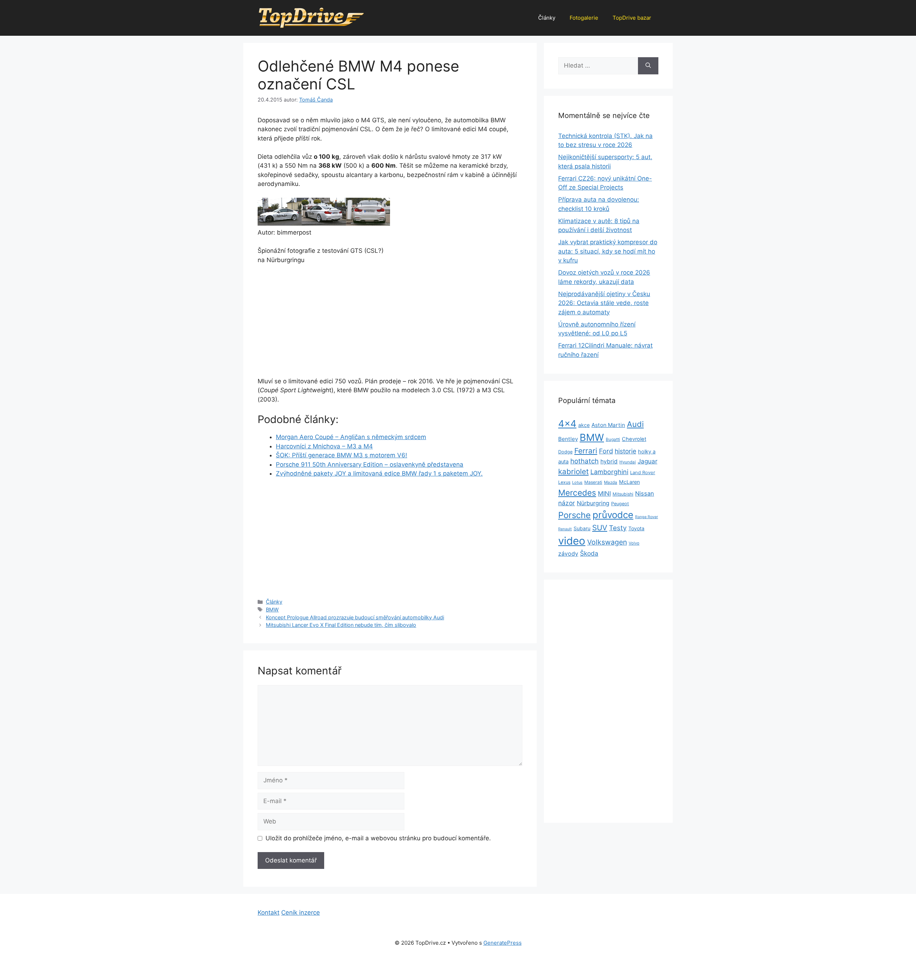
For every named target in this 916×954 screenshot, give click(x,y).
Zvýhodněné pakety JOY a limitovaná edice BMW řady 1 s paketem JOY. (379, 473)
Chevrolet (634, 439)
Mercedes (577, 492)
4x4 (567, 423)
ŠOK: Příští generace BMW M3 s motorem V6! (341, 455)
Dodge (565, 451)
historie (625, 451)
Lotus (577, 482)
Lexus (564, 482)
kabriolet (573, 471)
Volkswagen (607, 542)
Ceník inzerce (300, 912)
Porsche (574, 515)
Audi (635, 424)
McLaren (629, 482)
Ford (606, 451)
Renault (565, 529)
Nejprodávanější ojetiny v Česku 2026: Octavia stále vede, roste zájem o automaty (604, 303)
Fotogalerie (584, 17)
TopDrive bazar (632, 17)
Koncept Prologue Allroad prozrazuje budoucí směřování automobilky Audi (355, 617)
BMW (272, 609)
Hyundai (627, 461)
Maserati (593, 482)
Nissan (644, 493)
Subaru (582, 528)
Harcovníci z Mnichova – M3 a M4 (324, 446)
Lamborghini (609, 472)
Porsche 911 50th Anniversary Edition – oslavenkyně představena (369, 464)
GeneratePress (502, 942)
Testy (618, 528)
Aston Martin (608, 425)
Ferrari (585, 450)
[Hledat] (648, 65)
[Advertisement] (324, 324)
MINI (604, 493)
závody (568, 553)
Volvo (634, 543)
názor (566, 503)
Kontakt (268, 912)
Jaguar (647, 461)
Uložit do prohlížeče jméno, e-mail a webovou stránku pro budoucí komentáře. (378, 838)
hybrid (609, 461)
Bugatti (613, 439)
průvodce (613, 514)
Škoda (589, 553)
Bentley (568, 439)
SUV (599, 527)
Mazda (610, 482)
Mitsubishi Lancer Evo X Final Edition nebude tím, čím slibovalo (341, 625)
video (571, 541)
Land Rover (642, 472)
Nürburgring (593, 503)
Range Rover (646, 517)
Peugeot (620, 503)
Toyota (636, 528)
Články (546, 17)
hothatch (584, 461)
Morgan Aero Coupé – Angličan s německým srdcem (351, 437)
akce (584, 425)
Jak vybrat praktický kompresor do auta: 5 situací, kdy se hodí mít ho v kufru (607, 251)
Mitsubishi (623, 494)
